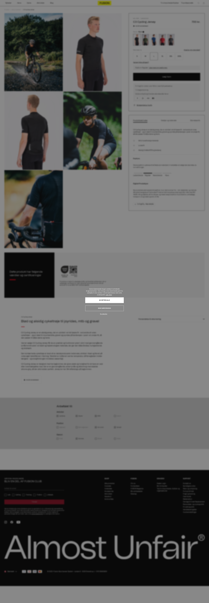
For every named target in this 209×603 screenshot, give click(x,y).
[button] (104, 314)
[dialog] (104, 301)
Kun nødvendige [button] (104, 308)
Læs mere (109, 295)
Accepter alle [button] (104, 300)
